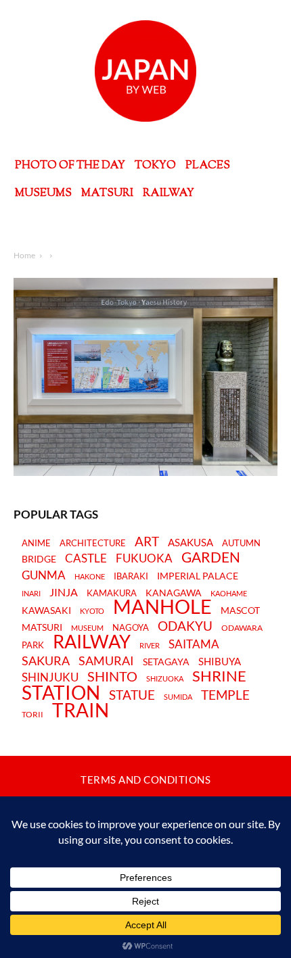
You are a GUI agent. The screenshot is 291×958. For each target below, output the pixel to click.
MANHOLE (162, 607)
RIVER (149, 645)
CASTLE (86, 558)
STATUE (132, 695)
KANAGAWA (174, 592)
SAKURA (46, 661)
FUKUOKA (144, 558)
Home (24, 255)
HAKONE (89, 577)
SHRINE (219, 676)
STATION (61, 692)
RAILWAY (92, 641)
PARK (33, 645)
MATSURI (42, 627)
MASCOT (240, 610)
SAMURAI (106, 661)
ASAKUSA (190, 542)
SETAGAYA (166, 662)
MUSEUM (87, 628)
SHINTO (112, 676)
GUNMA (44, 576)
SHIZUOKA (164, 678)
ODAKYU (185, 626)
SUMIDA (178, 696)
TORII (32, 715)
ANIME (36, 543)
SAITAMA (194, 645)
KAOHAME (228, 593)
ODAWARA (242, 628)
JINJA (63, 592)
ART (147, 541)
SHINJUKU (50, 678)
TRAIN (80, 710)
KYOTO (92, 611)
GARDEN (210, 557)
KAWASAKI (46, 610)
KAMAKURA (112, 593)
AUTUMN (241, 543)
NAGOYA (130, 627)
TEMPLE (225, 695)
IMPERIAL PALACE (197, 576)
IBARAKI (131, 576)
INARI (31, 593)
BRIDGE (39, 559)
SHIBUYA (219, 662)
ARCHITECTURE (93, 543)
